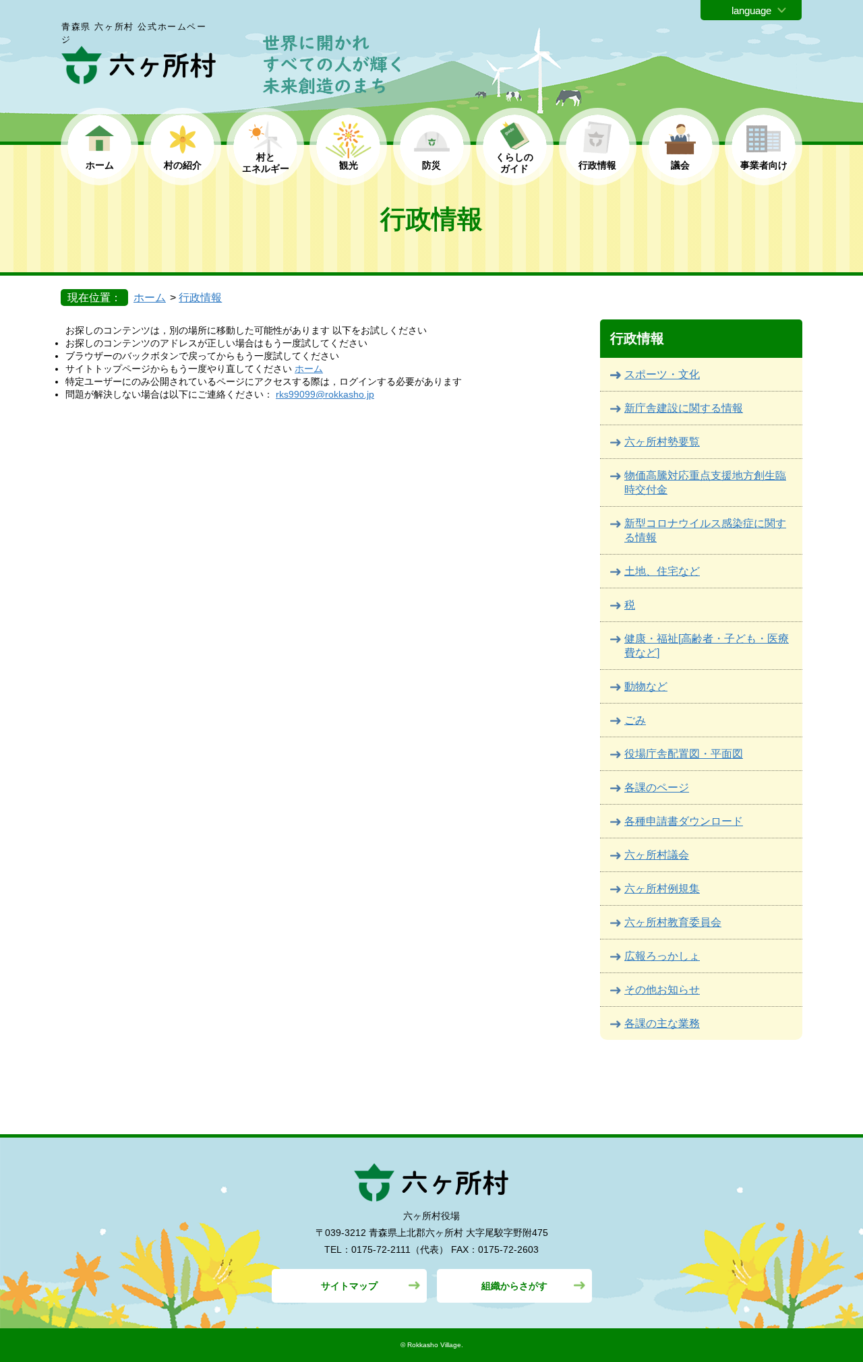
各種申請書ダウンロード (683, 821)
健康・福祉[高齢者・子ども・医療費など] (706, 645)
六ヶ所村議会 (656, 855)
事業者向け (763, 165)
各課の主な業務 (662, 1023)
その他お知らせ (662, 989)
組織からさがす (514, 1285)
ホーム (100, 165)
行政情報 (597, 165)
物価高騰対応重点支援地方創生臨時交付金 (705, 482)
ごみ (635, 720)
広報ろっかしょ (662, 956)
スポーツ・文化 (662, 374)
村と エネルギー (265, 163)
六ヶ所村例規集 (662, 888)
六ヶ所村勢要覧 (662, 441)
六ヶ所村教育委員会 (672, 922)
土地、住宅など (662, 571)
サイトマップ (349, 1285)
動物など (645, 686)
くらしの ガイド (514, 163)
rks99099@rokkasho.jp (325, 394)
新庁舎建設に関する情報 (683, 408)
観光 (348, 165)
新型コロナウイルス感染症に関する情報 (705, 530)
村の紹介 (183, 165)
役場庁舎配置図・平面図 (683, 754)
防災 (431, 165)
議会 (680, 165)
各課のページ (656, 787)
